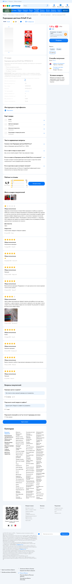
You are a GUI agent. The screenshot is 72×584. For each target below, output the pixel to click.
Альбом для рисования (18, 457)
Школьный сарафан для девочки (40, 474)
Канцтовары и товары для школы (16, 15)
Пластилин (38, 492)
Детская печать (29, 448)
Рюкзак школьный (30, 467)
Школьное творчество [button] (7, 453)
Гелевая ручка (19, 465)
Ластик (17, 472)
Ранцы (27, 465)
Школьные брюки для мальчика (30, 494)
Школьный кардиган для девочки (39, 462)
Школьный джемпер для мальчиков (39, 480)
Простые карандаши (28, 437)
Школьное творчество (32, 15)
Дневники (18, 432)
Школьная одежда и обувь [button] (9, 446)
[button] (65, 10)
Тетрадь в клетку (19, 436)
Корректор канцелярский (19, 477)
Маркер (17, 486)
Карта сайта (28, 520)
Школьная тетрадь (20, 442)
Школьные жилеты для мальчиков (40, 455)
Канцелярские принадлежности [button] (8, 436)
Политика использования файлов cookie (31, 516)
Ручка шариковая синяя (19, 495)
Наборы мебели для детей (29, 461)
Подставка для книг (20, 489)
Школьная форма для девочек (29, 486)
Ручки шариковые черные (30, 453)
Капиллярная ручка (20, 480)
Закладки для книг (20, 488)
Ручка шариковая (19, 469)
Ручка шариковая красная (29, 456)
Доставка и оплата (29, 508)
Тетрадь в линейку (20, 438)
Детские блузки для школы (30, 497)
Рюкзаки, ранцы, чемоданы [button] (8, 443)
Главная (4, 15)
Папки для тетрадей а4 (20, 461)
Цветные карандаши (46, 15)
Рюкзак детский (29, 474)
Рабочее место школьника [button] (8, 439)
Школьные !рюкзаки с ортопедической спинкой (29, 477)
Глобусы (38, 483)
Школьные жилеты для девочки (40, 477)
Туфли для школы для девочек (40, 450)
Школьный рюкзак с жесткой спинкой (30, 481)
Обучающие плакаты (39, 490)
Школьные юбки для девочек (40, 433)
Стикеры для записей (28, 440)
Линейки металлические (29, 443)
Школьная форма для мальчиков (29, 492)
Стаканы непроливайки (39, 498)
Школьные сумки (30, 472)
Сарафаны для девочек (39, 441)
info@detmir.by (19, 544)
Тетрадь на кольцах (20, 443)
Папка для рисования (28, 458)
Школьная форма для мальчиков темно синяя (40, 470)
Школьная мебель (30, 463)
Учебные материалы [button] (7, 450)
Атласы (37, 484)
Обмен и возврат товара (31, 509)
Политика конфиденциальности (30, 514)
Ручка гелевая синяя (30, 450)
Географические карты (39, 487)
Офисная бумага (19, 440)
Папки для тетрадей (20, 451)
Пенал (17, 464)
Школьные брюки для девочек (40, 447)
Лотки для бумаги (30, 447)
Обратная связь (29, 518)
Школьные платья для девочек (40, 435)
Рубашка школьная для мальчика (40, 438)
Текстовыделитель (20, 479)
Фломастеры (18, 474)
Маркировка (10, 110)
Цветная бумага (39, 495)
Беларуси (11, 534)
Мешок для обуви (30, 468)
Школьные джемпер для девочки (39, 466)
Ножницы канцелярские (19, 497)
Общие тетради (19, 454)
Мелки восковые (40, 493)
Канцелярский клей (30, 432)
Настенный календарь (18, 446)
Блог (56, 511)
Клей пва (28, 445)
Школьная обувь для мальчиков (39, 452)
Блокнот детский (19, 453)
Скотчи (17, 471)
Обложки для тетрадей (19, 434)
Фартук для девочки (38, 444)
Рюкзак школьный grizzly (30, 489)
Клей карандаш (19, 467)
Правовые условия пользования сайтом (25, 533)
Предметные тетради (18, 449)
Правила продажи (29, 511)
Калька (17, 484)
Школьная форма (29, 483)
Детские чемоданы (30, 470)
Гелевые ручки (19, 482)
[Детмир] (11, 6)
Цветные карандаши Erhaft (58, 15)
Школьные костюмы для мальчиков (39, 458)
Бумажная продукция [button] (7, 433)
